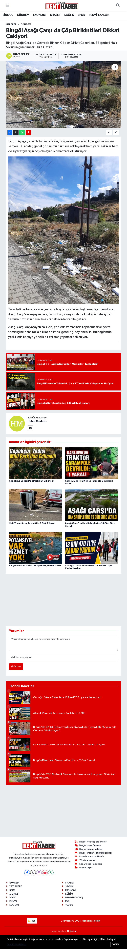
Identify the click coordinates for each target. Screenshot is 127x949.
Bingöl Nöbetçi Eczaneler (92, 842)
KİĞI (67, 901)
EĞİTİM (69, 894)
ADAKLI (13, 897)
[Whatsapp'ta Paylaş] (22, 132)
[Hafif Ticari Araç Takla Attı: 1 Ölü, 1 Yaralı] (35, 505)
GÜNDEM (23, 15)
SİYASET (55, 15)
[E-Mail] (30, 428)
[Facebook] (27, 872)
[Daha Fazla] (28, 132)
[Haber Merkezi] (17, 423)
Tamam (115, 944)
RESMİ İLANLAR (98, 15)
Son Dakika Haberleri (90, 864)
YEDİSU (69, 905)
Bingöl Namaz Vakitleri (91, 849)
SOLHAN (14, 905)
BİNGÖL (7, 15)
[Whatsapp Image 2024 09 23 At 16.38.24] (63, 230)
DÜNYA (13, 901)
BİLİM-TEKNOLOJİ (74, 897)
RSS (33, 921)
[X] (33, 872)
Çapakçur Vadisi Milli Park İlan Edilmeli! (31, 481)
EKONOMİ (39, 15)
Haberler (11, 24)
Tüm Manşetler (87, 860)
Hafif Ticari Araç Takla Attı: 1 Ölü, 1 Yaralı (32, 523)
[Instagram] (39, 872)
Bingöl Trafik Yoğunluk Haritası (95, 853)
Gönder (16, 666)
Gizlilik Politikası (16, 944)
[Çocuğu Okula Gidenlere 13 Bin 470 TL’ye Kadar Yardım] (91, 547)
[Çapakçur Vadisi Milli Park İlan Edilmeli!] (35, 462)
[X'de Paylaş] (16, 132)
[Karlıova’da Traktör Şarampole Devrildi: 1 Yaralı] (91, 462)
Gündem (26, 24)
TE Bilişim (71, 931)
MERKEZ (13, 894)
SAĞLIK (69, 15)
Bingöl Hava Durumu (90, 845)
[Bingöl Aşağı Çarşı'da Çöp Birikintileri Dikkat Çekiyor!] (63, 94)
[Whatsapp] (51, 872)
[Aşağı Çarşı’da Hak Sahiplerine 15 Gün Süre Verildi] (91, 505)
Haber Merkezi (37, 421)
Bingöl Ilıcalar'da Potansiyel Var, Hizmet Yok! (35, 565)
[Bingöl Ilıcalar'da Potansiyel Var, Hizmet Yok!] (35, 547)
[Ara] (118, 5)
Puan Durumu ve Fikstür (91, 856)
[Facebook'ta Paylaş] (9, 132)
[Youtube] (45, 872)
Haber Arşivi (85, 867)
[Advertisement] (66, 600)
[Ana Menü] (7, 5)
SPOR (81, 15)
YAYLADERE (15, 886)
